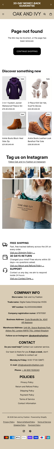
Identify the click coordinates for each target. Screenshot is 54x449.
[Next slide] (51, 5)
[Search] (45, 14)
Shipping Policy (27, 390)
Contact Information (27, 403)
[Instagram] (23, 431)
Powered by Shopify (39, 417)
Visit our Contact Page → (22, 278)
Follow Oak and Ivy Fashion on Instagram (27, 162)
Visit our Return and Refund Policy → (27, 265)
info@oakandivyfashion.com (31, 365)
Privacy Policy (27, 382)
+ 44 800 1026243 (30, 370)
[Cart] (51, 14)
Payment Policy (27, 395)
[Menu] (3, 14)
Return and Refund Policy (27, 386)
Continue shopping (27, 51)
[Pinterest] (30, 431)
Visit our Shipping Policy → (22, 252)
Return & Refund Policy (26, 422)
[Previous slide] (3, 5)
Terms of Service (27, 399)
